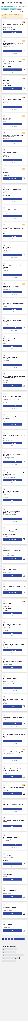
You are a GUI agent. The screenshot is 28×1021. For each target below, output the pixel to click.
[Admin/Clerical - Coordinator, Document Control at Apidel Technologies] (14, 495)
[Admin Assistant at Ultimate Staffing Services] (14, 859)
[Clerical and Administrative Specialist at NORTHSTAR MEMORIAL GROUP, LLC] (14, 790)
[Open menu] (25, 2)
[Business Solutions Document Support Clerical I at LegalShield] (14, 702)
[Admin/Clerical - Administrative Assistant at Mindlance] (14, 194)
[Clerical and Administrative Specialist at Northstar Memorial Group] (14, 755)
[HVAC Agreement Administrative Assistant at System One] (14, 103)
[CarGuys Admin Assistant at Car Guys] (14, 893)
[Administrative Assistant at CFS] (14, 156)
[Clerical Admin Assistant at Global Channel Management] (14, 572)
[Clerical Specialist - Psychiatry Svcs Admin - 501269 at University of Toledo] (14, 342)
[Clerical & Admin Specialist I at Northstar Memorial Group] (14, 361)
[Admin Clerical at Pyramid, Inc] (14, 250)
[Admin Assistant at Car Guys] (14, 877)
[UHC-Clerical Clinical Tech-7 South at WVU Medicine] (14, 807)
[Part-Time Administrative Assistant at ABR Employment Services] (14, 138)
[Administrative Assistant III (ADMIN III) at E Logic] (14, 720)
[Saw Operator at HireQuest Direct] (14, 121)
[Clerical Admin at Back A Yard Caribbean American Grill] (14, 608)
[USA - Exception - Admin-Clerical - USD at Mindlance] (14, 439)
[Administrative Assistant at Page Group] (14, 683)
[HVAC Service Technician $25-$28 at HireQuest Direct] (14, 65)
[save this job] (24, 32)
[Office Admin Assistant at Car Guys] (14, 910)
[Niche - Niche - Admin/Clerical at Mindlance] (14, 213)
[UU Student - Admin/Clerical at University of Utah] (14, 289)
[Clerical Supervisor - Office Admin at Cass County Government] (14, 534)
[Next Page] (25, 939)
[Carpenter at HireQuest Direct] (14, 84)
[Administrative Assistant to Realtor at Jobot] (14, 28)
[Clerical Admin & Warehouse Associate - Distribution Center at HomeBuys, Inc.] (14, 380)
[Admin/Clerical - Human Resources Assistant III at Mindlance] (14, 323)
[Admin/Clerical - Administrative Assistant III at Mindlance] (14, 174)
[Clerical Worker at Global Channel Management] (14, 927)
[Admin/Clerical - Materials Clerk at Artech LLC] (14, 554)
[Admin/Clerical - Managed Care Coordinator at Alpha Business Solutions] (14, 457)
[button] (12, 32)
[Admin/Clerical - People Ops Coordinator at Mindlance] (14, 420)
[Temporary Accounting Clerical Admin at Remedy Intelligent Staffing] (14, 647)
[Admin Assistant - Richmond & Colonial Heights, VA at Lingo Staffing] (14, 841)
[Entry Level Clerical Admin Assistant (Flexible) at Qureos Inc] (14, 270)
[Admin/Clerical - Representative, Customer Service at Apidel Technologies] (14, 628)
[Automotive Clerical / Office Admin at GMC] (14, 664)
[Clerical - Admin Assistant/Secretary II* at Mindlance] (14, 589)
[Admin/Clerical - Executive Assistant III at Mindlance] (14, 306)
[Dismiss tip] (21, 16)
